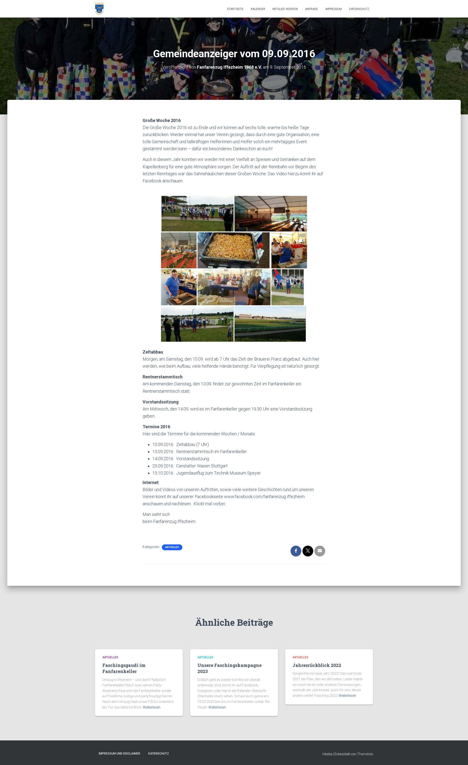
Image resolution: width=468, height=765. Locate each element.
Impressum (333, 9)
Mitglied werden (285, 9)
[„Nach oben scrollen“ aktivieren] (458, 755)
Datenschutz (359, 9)
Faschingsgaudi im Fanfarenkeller (124, 668)
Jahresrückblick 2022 (316, 665)
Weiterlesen (151, 707)
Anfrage (311, 9)
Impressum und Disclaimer (119, 753)
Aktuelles (172, 547)
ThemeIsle (365, 754)
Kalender (258, 9)
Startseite (235, 9)
